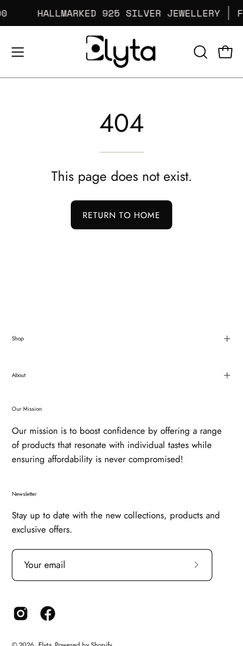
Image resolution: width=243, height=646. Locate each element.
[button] (199, 52)
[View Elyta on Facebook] (48, 613)
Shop (18, 339)
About (18, 375)
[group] (121, 13)
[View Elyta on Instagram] (20, 613)
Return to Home (121, 215)
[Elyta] (121, 52)
